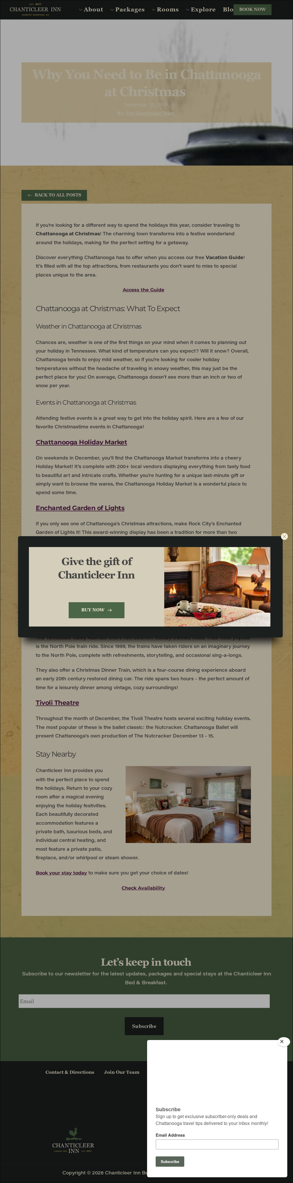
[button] (284, 536)
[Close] (284, 1042)
